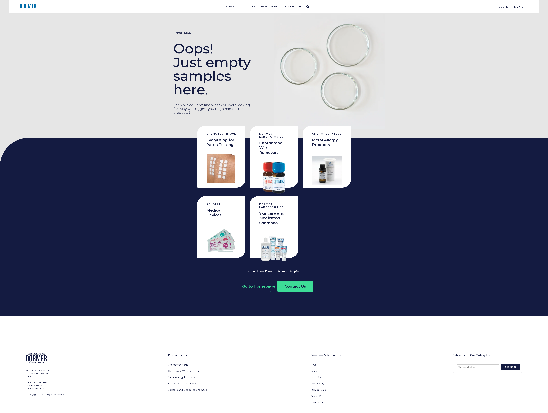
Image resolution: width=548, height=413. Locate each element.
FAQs (313, 364)
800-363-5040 (41, 382)
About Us (315, 377)
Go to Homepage (256, 286)
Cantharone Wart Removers (184, 371)
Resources (269, 6)
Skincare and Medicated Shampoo (187, 390)
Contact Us (292, 6)
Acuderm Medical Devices (183, 383)
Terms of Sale (318, 390)
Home (230, 6)
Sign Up (519, 7)
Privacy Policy (318, 396)
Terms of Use (317, 402)
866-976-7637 (38, 385)
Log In (503, 7)
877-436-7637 (37, 388)
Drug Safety (317, 383)
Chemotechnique (178, 364)
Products (247, 6)
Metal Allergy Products (181, 377)
